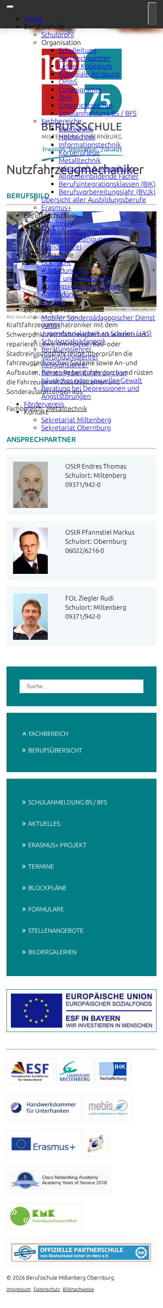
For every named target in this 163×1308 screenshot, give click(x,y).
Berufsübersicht (55, 750)
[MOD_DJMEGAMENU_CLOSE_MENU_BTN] (10, 6)
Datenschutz (46, 1289)
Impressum (19, 1289)
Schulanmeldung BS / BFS (67, 802)
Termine (41, 866)
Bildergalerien (52, 952)
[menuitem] (33, 19)
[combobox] (81, 686)
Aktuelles (44, 823)
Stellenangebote (55, 930)
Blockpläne (47, 887)
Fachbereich (48, 733)
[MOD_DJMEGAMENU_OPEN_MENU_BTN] (152, 13)
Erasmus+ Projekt (57, 845)
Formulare (46, 909)
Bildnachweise (78, 1289)
